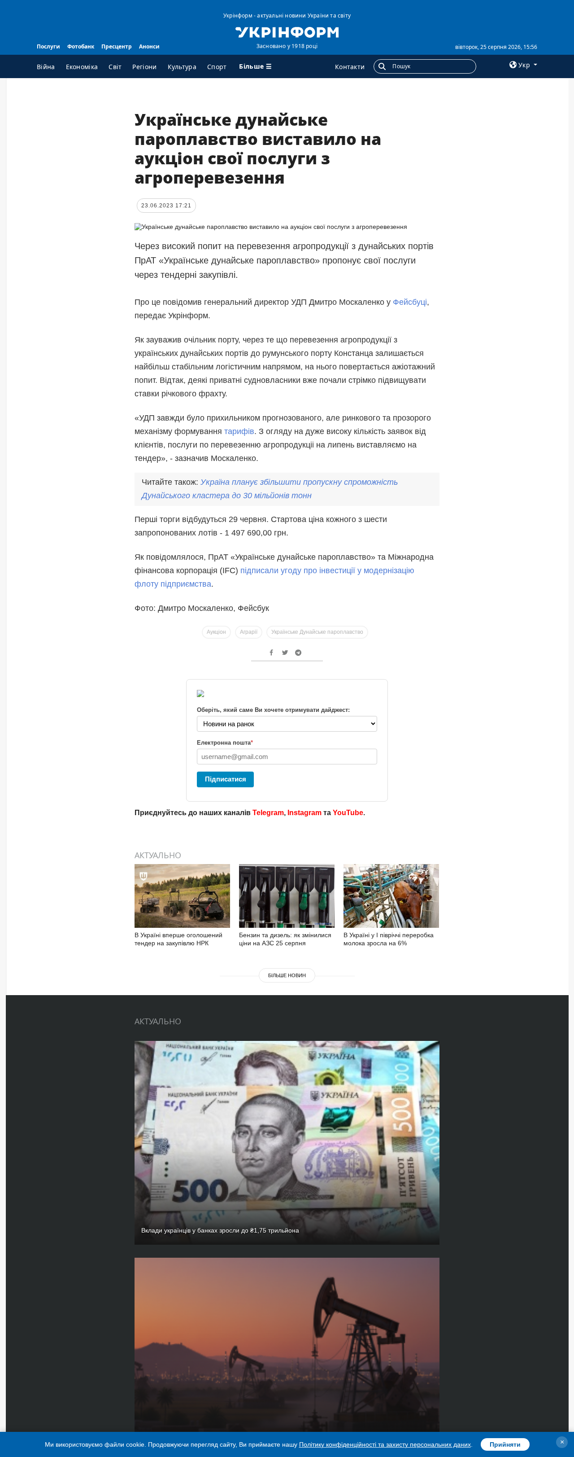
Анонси (149, 46)
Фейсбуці (410, 302)
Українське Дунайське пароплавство (317, 632)
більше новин (287, 975)
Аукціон (216, 632)
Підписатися (225, 779)
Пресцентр (116, 46)
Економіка (82, 66)
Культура (182, 66)
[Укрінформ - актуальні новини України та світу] (286, 31)
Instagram (304, 812)
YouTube (348, 812)
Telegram (268, 812)
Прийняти (505, 1444)
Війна (46, 66)
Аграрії (248, 632)
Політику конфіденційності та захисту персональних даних (385, 1444)
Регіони (144, 66)
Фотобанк (80, 46)
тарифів (239, 431)
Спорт (217, 66)
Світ (115, 66)
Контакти (350, 66)
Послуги (48, 46)
